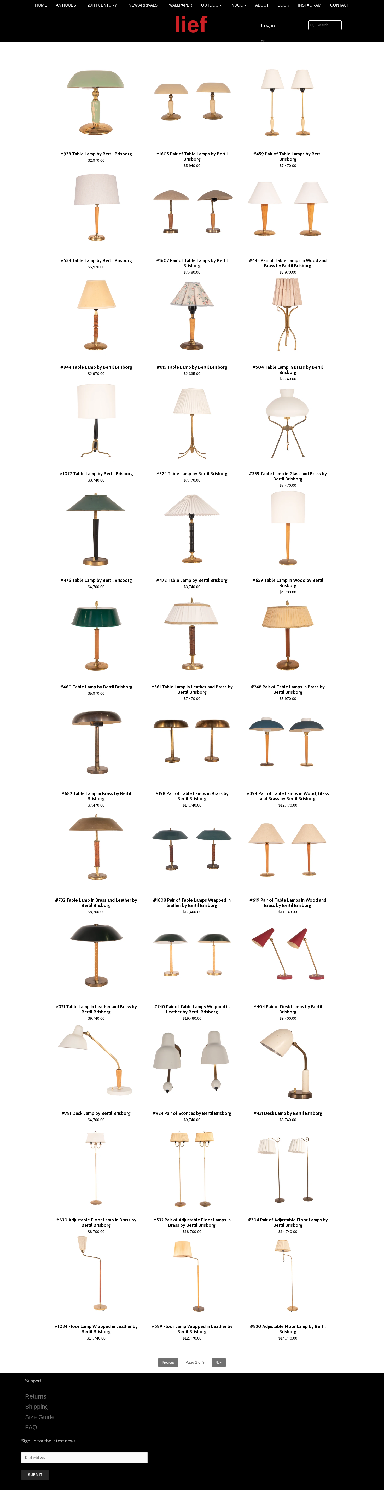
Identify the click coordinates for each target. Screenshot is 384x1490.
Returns (35, 1396)
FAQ (31, 1427)
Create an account (281, 57)
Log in (268, 25)
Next (219, 1362)
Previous (168, 1362)
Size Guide (40, 1417)
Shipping (37, 1406)
